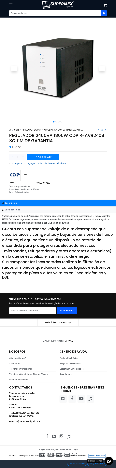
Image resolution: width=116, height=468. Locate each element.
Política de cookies (97, 455)
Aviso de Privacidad (18, 379)
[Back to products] (102, 130)
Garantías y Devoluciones (72, 369)
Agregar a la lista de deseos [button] (41, 163)
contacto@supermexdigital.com (24, 421)
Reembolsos (66, 374)
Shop (16, 130)
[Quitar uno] (12, 157)
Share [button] (63, 163)
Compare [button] (17, 163)
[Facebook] (72, 398)
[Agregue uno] (23, 157)
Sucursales (14, 363)
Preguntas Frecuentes (70, 363)
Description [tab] (10, 203)
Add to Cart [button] (44, 157)
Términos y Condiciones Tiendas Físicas (28, 374)
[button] (14, 68)
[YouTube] (81, 398)
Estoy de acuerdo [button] (97, 463)
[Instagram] (63, 398)
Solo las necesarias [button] (77, 463)
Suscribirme (66, 310)
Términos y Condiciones (20, 369)
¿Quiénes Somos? (17, 358)
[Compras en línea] (109, 461)
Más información (56, 322)
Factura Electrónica (69, 358)
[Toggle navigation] (11, 5)
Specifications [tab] (12, 209)
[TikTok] (90, 398)
